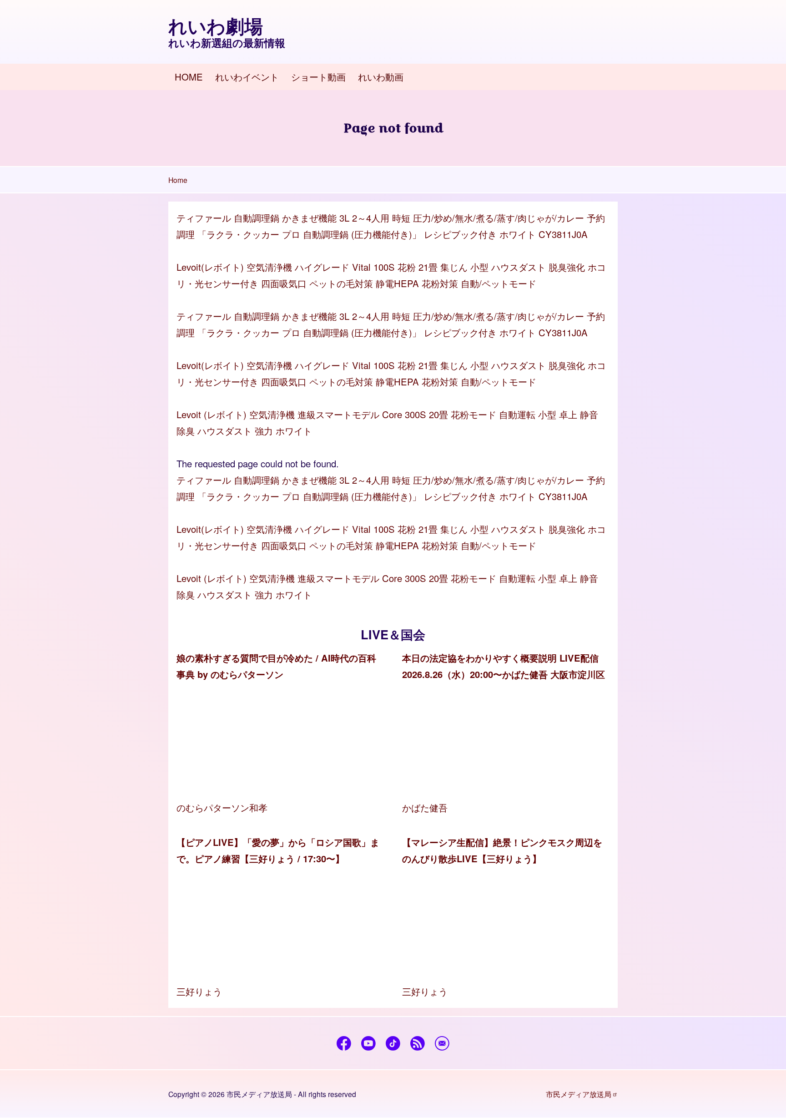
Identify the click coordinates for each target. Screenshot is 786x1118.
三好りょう (199, 991)
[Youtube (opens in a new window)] (368, 1043)
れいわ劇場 (215, 26)
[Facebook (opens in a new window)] (344, 1043)
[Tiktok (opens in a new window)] (393, 1043)
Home (177, 180)
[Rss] (418, 1043)
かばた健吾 (425, 807)
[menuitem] (188, 77)
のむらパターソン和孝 (221, 807)
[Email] (442, 1043)
